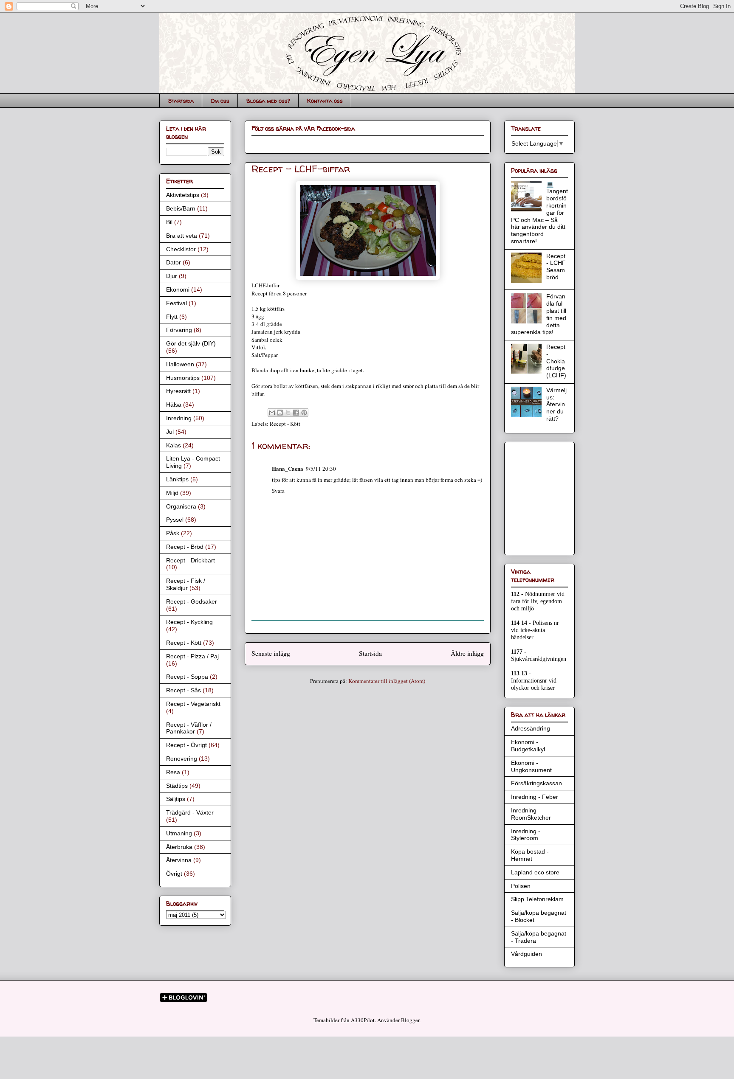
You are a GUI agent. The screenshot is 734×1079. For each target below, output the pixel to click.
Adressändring (530, 728)
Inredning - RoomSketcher (531, 814)
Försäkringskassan (536, 783)
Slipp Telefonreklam (537, 899)
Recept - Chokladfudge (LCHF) (556, 361)
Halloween (180, 364)
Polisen (521, 885)
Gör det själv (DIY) (191, 343)
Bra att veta (181, 235)
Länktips (177, 479)
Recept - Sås (183, 690)
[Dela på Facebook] (296, 412)
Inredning (179, 418)
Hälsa (173, 404)
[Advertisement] (536, 496)
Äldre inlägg (467, 653)
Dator (173, 262)
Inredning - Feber (534, 796)
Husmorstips (183, 377)
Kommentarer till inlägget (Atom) (386, 681)
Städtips (177, 785)
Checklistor (181, 249)
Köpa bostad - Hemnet (530, 855)
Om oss (220, 100)
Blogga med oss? (268, 100)
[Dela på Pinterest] (304, 412)
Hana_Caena (287, 468)
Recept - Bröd (184, 546)
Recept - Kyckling (189, 621)
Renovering (181, 758)
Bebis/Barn (180, 208)
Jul (170, 431)
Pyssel (175, 519)
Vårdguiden (526, 953)
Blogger (410, 1020)
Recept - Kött (285, 423)
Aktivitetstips (182, 194)
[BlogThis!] (280, 412)
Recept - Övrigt (186, 745)
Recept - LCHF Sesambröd (556, 267)
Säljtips (175, 798)
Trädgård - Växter (190, 812)
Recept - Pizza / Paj (192, 656)
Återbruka (179, 846)
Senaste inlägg (270, 653)
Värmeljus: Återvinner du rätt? (556, 404)
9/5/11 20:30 (321, 468)
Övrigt (174, 873)
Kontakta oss (325, 100)
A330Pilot (363, 1020)
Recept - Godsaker (191, 601)
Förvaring (179, 329)
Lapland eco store (535, 872)
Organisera (181, 506)
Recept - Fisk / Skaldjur (185, 584)
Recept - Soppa (187, 676)
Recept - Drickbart (190, 560)
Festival (176, 303)
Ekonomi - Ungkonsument (531, 766)
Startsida (181, 100)
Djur (171, 276)
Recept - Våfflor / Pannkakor (189, 728)
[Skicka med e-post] (272, 412)
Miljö (172, 492)
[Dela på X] (288, 412)
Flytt (172, 316)
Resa (173, 772)
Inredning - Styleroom (525, 835)
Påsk (172, 533)
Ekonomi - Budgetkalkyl (528, 746)
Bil (169, 222)
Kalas (173, 445)
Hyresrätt (178, 391)
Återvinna (179, 860)
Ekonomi (177, 289)
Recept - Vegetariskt (193, 703)
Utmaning (179, 833)
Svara (278, 491)
